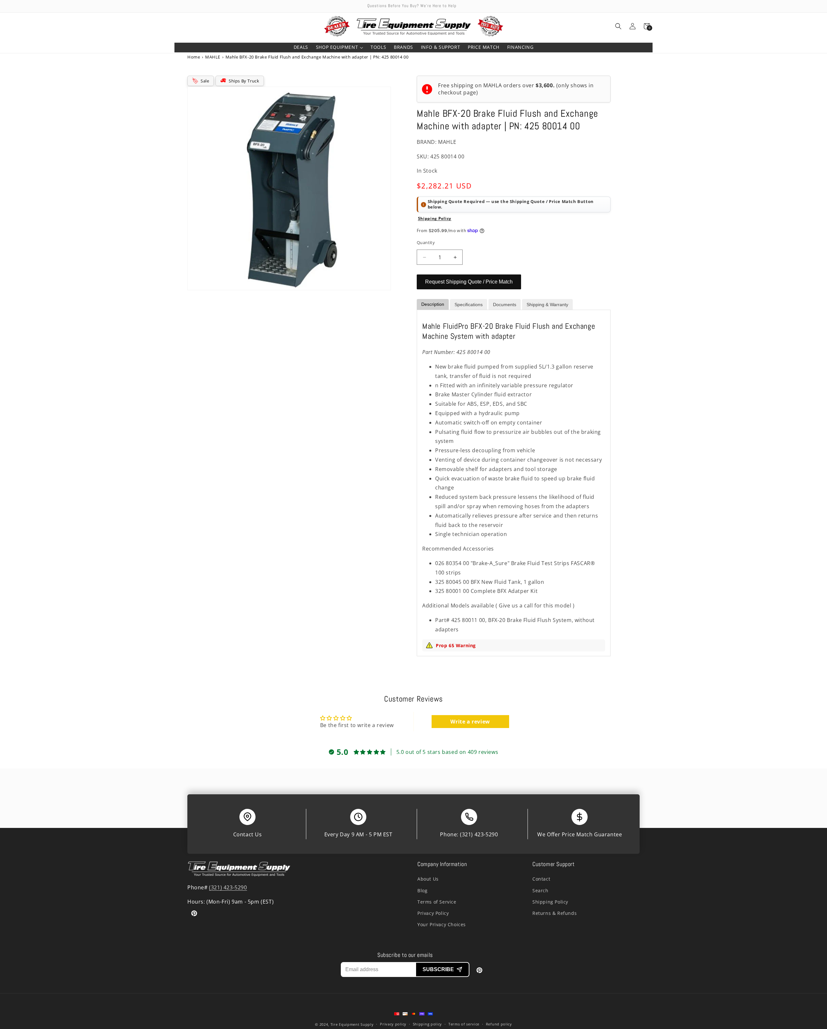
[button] (339, 47)
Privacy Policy (433, 913)
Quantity (426, 242)
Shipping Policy (435, 218)
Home (193, 57)
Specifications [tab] (469, 304)
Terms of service (463, 1024)
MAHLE (212, 57)
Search (540, 890)
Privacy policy (393, 1024)
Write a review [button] (470, 721)
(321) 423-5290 (479, 834)
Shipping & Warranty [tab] (547, 304)
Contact (541, 879)
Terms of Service (436, 902)
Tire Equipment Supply (352, 1024)
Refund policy (499, 1024)
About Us (428, 879)
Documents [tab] (504, 304)
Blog (422, 890)
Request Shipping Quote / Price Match (469, 281)
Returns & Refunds (554, 913)
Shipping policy (427, 1024)
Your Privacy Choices (441, 924)
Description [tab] (432, 304)
